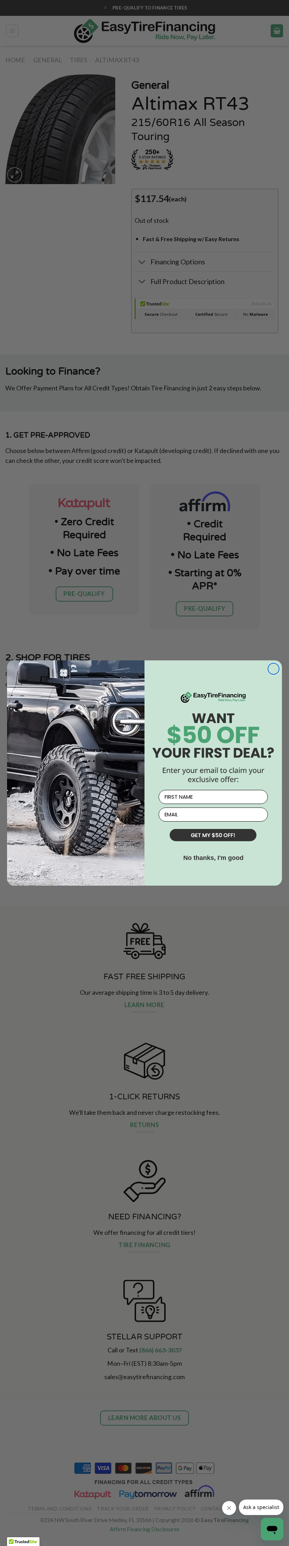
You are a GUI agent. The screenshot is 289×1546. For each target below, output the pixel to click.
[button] (213, 836)
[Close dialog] (273, 668)
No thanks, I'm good (213, 857)
